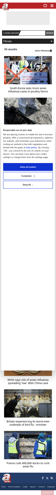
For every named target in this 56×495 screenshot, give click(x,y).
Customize (26, 176)
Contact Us (47, 492)
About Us (33, 487)
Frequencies (51, 487)
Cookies (25, 487)
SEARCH (49, 33)
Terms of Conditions (14, 487)
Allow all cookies (28, 167)
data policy (31, 147)
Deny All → (28, 185)
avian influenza (42, 50)
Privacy (3, 487)
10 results (10, 49)
